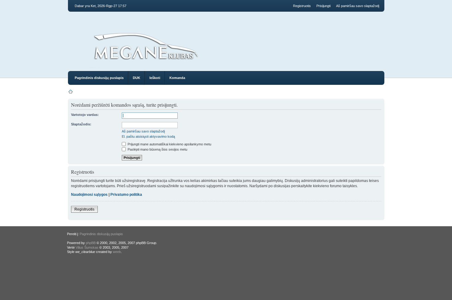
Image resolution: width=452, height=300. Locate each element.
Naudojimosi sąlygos (89, 194)
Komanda (177, 78)
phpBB (91, 243)
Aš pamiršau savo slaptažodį (357, 6)
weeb (117, 252)
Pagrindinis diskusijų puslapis (99, 78)
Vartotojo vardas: (85, 114)
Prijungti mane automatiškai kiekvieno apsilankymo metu (169, 144)
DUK (136, 78)
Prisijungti (323, 6)
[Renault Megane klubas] (145, 62)
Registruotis (302, 6)
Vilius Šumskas (87, 247)
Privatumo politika (126, 194)
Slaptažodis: (81, 124)
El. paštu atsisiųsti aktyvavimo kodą (148, 136)
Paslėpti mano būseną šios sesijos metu (157, 149)
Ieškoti (154, 78)
